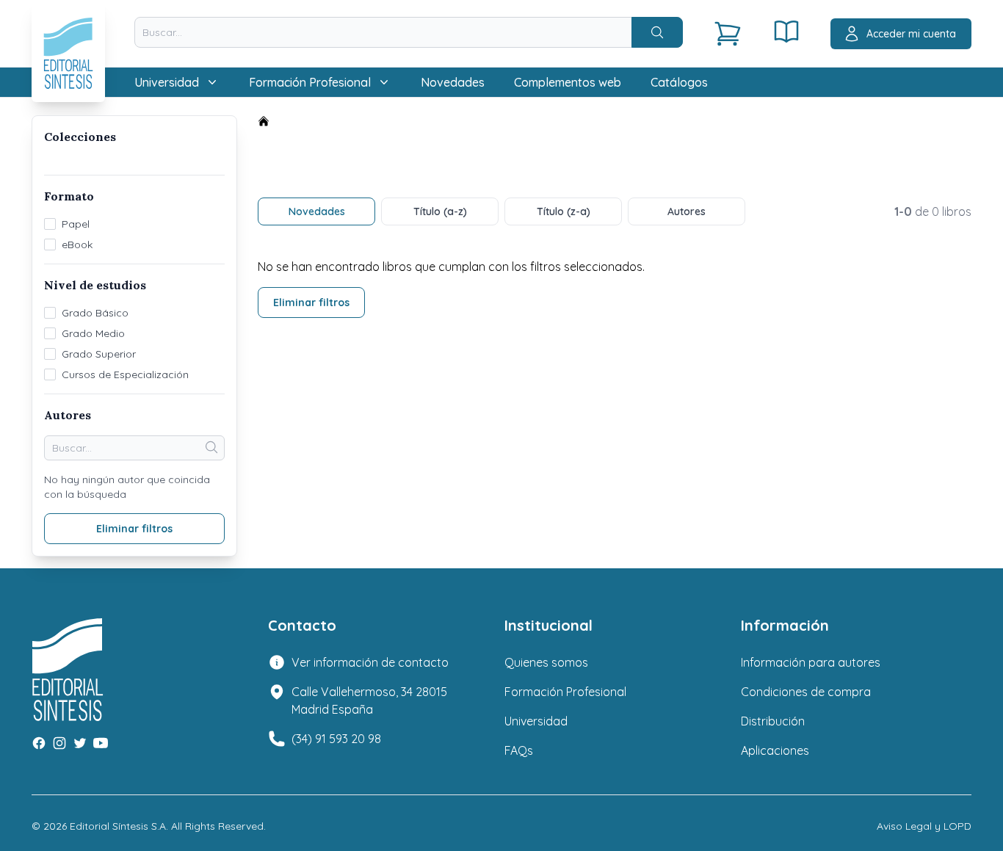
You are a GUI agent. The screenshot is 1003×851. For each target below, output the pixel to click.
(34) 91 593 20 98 (336, 738)
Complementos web (567, 82)
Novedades (453, 82)
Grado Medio (93, 333)
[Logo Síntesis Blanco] (68, 641)
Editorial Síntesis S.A (118, 826)
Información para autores (810, 662)
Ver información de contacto (370, 662)
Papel (76, 224)
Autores (686, 211)
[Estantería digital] (786, 31)
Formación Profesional (565, 691)
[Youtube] (100, 743)
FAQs (518, 750)
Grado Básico (95, 312)
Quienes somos (546, 662)
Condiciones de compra (806, 691)
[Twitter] (80, 743)
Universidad (536, 721)
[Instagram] (59, 743)
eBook (77, 244)
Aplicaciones (775, 750)
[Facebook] (39, 743)
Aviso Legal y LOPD (924, 826)
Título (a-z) (440, 211)
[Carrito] (727, 34)
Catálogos (679, 82)
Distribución (773, 721)
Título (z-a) (563, 211)
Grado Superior (99, 354)
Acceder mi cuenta (911, 33)
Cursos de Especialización (125, 374)
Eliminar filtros (311, 302)
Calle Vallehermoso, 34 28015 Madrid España (369, 700)
